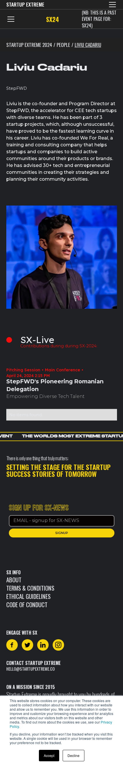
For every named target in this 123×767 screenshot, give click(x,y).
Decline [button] (74, 755)
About (13, 579)
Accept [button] (49, 755)
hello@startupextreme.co (30, 669)
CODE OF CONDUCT (26, 604)
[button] (111, 4)
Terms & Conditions (30, 588)
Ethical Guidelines (28, 596)
